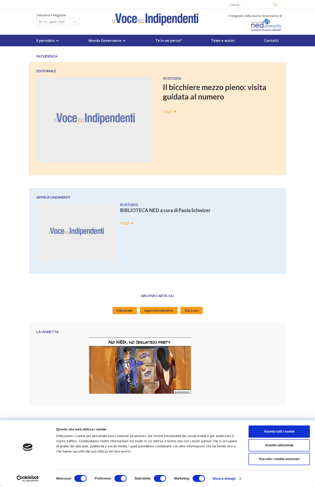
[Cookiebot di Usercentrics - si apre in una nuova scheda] (27, 478)
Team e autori (223, 40)
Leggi (167, 111)
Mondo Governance (104, 40)
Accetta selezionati (279, 445)
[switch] (120, 478)
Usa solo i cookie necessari (279, 459)
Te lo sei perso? (168, 40)
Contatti (271, 40)
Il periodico (45, 40)
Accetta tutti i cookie (279, 431)
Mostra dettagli (224, 478)
